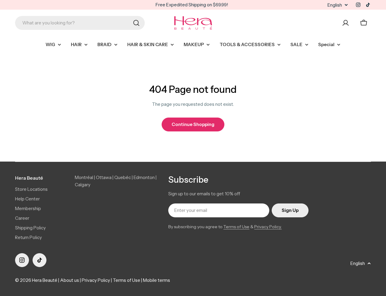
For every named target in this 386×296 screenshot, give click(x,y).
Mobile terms (156, 280)
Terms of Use (236, 226)
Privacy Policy (96, 280)
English (334, 5)
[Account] (345, 23)
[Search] (136, 23)
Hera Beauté (44, 280)
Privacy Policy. (268, 226)
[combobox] (80, 23)
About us (69, 280)
